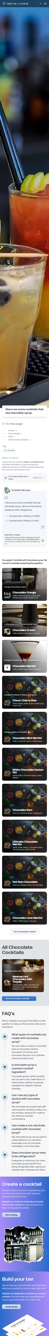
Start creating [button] (11, 1215)
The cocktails (11, 433)
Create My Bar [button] (11, 1307)
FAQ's (7, 436)
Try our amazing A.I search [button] (24, 931)
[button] (19, 998)
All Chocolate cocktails (15, 440)
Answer (8, 430)
